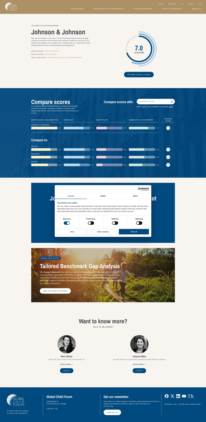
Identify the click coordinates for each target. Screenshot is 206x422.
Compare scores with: (118, 102)
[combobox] (156, 101)
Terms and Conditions (189, 404)
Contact (191, 4)
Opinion (168, 404)
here (171, 107)
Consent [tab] (71, 196)
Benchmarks (77, 9)
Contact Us (52, 409)
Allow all (134, 232)
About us (196, 9)
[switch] (91, 223)
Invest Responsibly (172, 9)
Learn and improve (143, 9)
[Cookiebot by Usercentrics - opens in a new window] (139, 189)
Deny (72, 232)
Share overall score (139, 75)
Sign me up (112, 412)
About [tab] (135, 196)
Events (160, 4)
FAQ (182, 4)
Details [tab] (103, 196)
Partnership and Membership (109, 9)
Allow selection (103, 232)
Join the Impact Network (55, 291)
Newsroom (172, 4)
